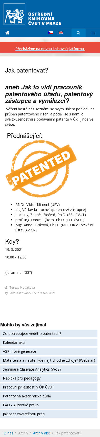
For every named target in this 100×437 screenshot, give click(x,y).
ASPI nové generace (19, 351)
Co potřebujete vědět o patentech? (32, 333)
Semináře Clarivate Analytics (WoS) (32, 369)
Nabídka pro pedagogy (22, 378)
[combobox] (79, 32)
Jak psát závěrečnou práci (24, 413)
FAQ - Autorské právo (21, 405)
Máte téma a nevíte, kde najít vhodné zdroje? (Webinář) (49, 360)
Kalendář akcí (14, 342)
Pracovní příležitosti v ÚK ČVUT (28, 387)
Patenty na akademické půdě (27, 396)
